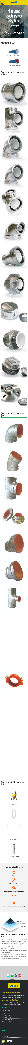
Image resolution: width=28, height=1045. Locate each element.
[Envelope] (19, 975)
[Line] (12, 975)
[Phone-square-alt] (8, 975)
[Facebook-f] (16, 975)
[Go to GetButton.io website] (3, 1043)
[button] (2, 3)
